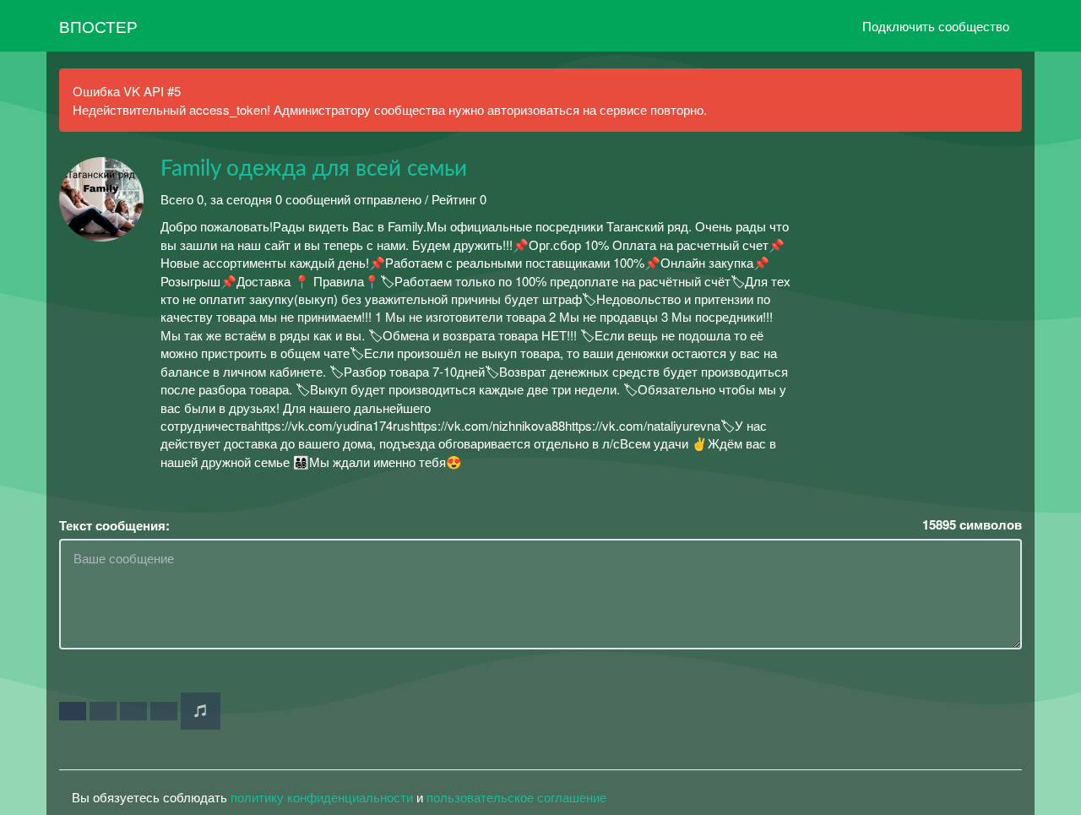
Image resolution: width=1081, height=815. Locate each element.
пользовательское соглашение (516, 797)
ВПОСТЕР (98, 25)
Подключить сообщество (935, 26)
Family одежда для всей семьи (313, 169)
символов (972, 525)
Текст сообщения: (114, 526)
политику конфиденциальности (322, 797)
